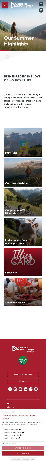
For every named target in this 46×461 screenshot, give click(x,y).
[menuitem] (23, 407)
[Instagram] (16, 389)
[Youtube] (20, 389)
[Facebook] (11, 389)
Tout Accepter (23, 453)
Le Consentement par (23, 459)
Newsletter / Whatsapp (23, 375)
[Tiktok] (30, 389)
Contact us (23, 381)
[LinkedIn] (25, 389)
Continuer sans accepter (8, 411)
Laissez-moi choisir (23, 448)
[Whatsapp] (34, 389)
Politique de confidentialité (9, 443)
